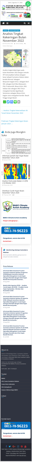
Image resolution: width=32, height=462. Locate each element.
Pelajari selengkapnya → (11, 221)
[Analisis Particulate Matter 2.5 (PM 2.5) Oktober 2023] (16, 171)
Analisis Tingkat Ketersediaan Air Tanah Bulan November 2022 (14, 111)
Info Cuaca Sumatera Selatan (10, 381)
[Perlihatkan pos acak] (29, 23)
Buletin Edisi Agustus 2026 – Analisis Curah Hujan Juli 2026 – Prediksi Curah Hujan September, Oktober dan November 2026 (15, 288)
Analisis (5, 30)
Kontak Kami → (8, 241)
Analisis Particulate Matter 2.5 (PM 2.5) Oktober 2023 (15, 182)
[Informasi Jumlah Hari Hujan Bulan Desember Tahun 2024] (16, 146)
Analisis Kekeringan (14, 30)
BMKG (3, 378)
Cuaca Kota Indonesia (8, 384)
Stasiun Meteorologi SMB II (9, 390)
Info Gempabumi (6, 387)
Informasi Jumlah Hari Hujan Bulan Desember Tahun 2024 (15, 157)
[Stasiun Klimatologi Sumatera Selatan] (3, 23)
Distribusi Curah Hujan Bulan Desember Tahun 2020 (13, 192)
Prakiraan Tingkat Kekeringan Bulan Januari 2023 (14, 122)
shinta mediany (20, 43)
